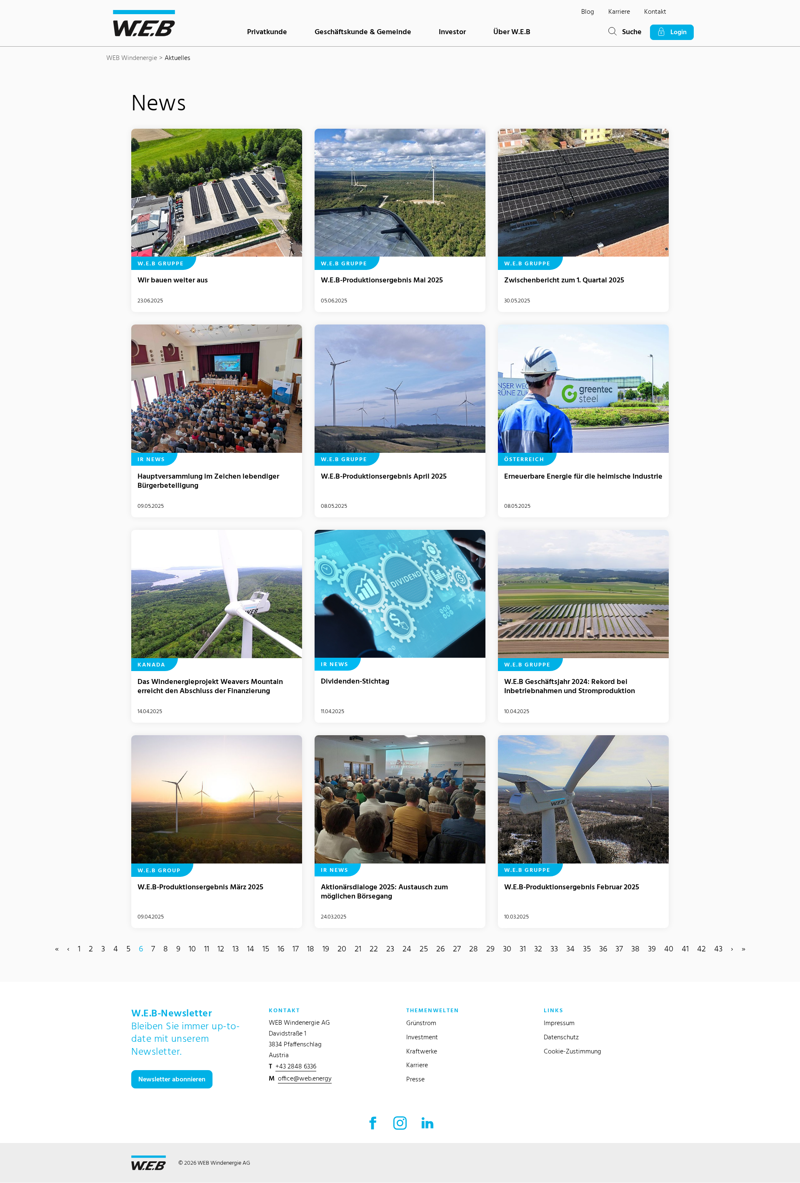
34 (570, 948)
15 (265, 948)
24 (406, 948)
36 (603, 948)
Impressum (559, 1023)
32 (538, 948)
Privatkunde (267, 31)
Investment (422, 1037)
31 (523, 948)
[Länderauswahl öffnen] (687, 14)
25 (424, 948)
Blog (587, 11)
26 (440, 948)
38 (635, 948)
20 (342, 948)
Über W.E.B (511, 31)
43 (718, 948)
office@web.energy (305, 1078)
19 (325, 948)
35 (587, 948)
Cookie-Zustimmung (572, 1051)
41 (685, 948)
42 (701, 948)
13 (235, 948)
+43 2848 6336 (295, 1066)
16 (281, 948)
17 (295, 948)
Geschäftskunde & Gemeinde (363, 31)
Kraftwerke (421, 1051)
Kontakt (655, 11)
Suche (629, 31)
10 (192, 948)
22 (374, 948)
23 (390, 948)
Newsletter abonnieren (171, 1079)
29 (490, 948)
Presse (415, 1079)
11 (206, 948)
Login (676, 32)
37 (619, 948)
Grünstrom (421, 1023)
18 (310, 948)
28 (473, 948)
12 (221, 948)
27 (457, 948)
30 (507, 948)
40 (668, 948)
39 (652, 948)
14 (250, 948)
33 (554, 948)
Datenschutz (561, 1037)
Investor (452, 31)
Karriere (619, 11)
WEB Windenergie (131, 58)
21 (358, 948)
